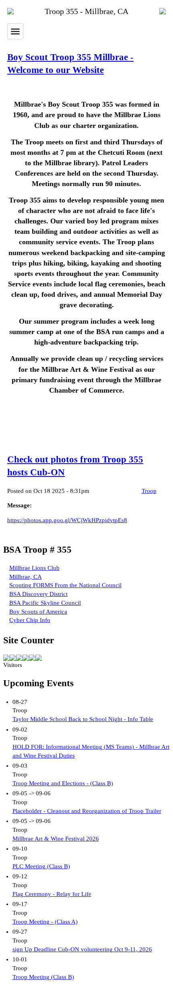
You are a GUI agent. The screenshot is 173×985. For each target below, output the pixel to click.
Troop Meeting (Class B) (43, 977)
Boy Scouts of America (38, 611)
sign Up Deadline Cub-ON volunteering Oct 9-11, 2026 (82, 949)
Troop (149, 491)
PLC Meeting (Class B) (41, 866)
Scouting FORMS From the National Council (65, 585)
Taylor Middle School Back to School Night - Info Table (82, 719)
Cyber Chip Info (29, 620)
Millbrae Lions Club (34, 568)
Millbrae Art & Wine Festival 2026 (55, 838)
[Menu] (15, 31)
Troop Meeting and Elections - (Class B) (62, 783)
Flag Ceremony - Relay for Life (51, 894)
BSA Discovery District (38, 594)
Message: (19, 505)
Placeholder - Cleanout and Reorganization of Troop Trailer (86, 811)
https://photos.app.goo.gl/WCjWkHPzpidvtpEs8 (67, 520)
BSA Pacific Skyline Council (45, 603)
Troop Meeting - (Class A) (45, 921)
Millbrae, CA (25, 577)
